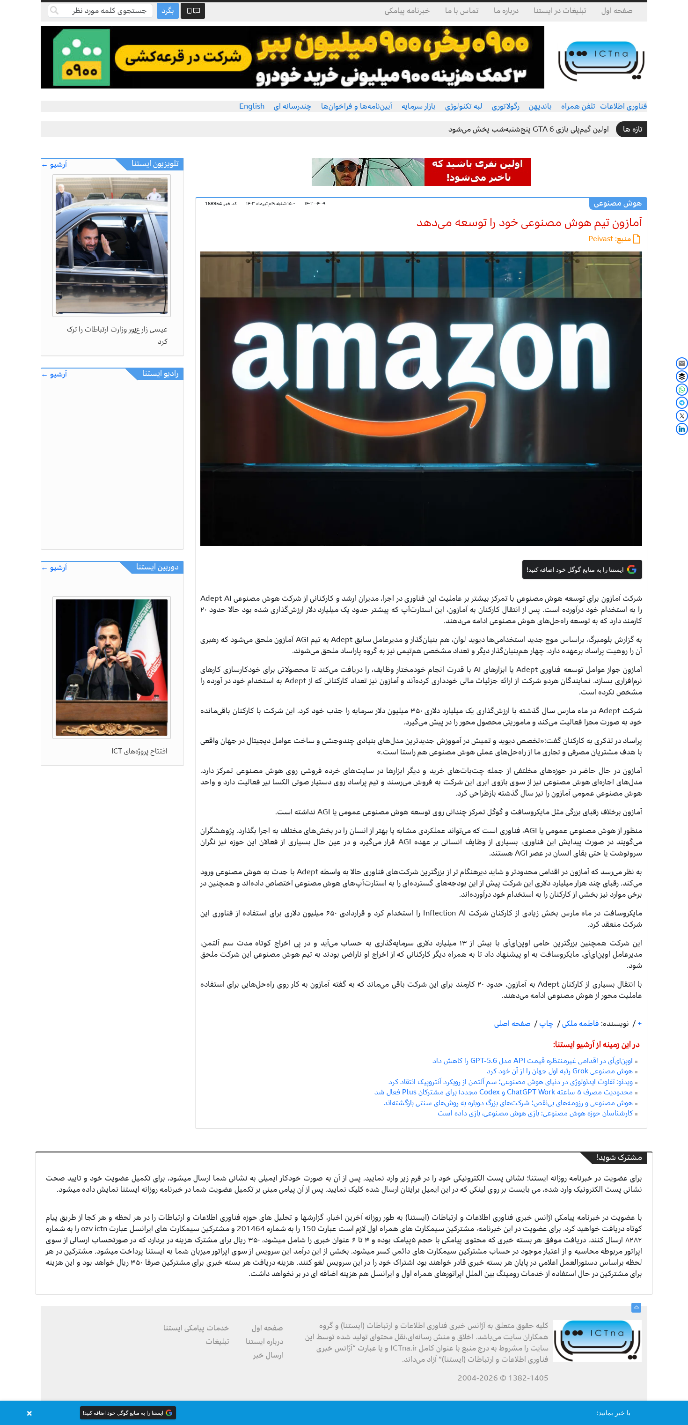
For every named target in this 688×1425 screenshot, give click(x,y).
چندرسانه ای (293, 106)
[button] (344, 1413)
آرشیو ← (54, 164)
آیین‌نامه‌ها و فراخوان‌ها (356, 106)
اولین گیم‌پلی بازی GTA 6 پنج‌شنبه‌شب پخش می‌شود (528, 129)
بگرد (167, 11)
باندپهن (540, 106)
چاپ (545, 1024)
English (251, 106)
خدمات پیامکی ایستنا (196, 1328)
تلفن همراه (578, 106)
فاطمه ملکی (579, 1024)
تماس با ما (462, 11)
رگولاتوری (506, 106)
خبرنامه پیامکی (407, 11)
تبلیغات (217, 1342)
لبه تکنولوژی (464, 106)
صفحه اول (617, 11)
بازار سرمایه (419, 106)
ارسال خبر (268, 1355)
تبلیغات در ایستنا (560, 11)
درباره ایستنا (264, 1342)
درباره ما (506, 11)
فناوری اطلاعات (623, 106)
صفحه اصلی (512, 1024)
